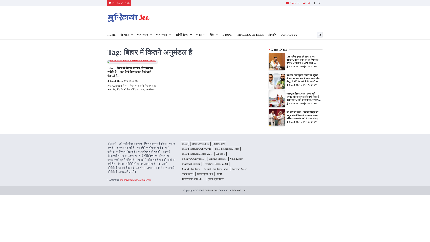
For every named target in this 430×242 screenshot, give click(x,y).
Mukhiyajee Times (251, 34)
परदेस (199, 34)
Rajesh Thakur (116, 81)
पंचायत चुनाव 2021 (205, 174)
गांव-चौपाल (124, 34)
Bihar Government (200, 143)
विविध (212, 34)
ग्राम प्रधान (161, 34)
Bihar (184, 143)
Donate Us (294, 3)
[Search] (319, 34)
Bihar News (219, 143)
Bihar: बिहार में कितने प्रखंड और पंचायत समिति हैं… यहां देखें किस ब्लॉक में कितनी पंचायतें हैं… (130, 72)
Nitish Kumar (236, 158)
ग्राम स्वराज (142, 34)
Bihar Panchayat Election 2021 (197, 153)
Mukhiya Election (217, 158)
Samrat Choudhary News (216, 169)
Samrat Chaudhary (191, 169)
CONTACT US (289, 34)
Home (112, 34)
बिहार (219, 174)
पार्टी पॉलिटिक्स (181, 34)
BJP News (220, 153)
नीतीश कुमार (187, 174)
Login (308, 3)
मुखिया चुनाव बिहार (216, 179)
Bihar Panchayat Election (227, 148)
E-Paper (228, 34)
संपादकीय (272, 34)
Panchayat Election (191, 164)
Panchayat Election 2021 (216, 164)
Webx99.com (239, 190)
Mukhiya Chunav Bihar (193, 158)
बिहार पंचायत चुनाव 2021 (193, 179)
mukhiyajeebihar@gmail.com (135, 179)
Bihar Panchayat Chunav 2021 (196, 148)
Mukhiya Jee (210, 190)
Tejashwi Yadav (239, 169)
